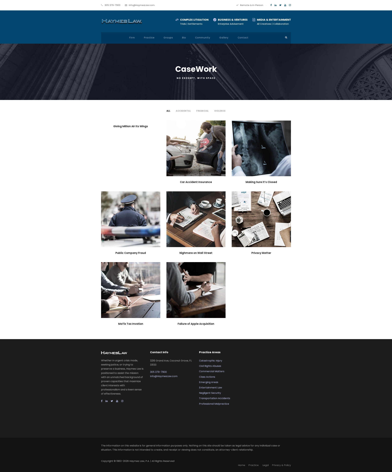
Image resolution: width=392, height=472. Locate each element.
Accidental (183, 110)
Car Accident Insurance (196, 182)
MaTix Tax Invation (130, 324)
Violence (220, 110)
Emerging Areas (208, 382)
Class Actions (207, 377)
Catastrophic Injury (210, 360)
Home (241, 465)
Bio (184, 37)
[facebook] (271, 5)
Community (202, 37)
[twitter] (280, 5)
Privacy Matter (261, 253)
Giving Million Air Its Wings (130, 126)
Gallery (223, 37)
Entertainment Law (210, 387)
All (168, 110)
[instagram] (290, 5)
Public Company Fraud (130, 253)
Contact (243, 37)
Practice (149, 37)
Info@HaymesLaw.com (142, 5)
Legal (265, 465)
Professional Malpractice (214, 404)
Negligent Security (210, 393)
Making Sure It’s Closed (261, 182)
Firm (132, 37)
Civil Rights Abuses (210, 366)
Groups (168, 37)
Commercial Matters (211, 371)
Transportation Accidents (214, 398)
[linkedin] (276, 5)
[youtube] (285, 5)
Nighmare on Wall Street (195, 253)
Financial (202, 110)
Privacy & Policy (281, 465)
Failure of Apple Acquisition (196, 324)
